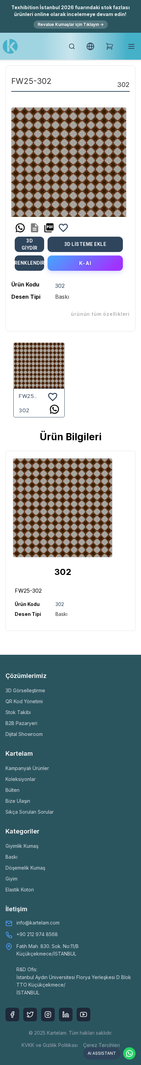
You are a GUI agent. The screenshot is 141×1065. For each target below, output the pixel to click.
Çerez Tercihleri (101, 1045)
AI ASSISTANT (102, 1053)
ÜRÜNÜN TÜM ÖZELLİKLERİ (100, 314)
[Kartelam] (10, 46)
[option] (68, 159)
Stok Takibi (18, 712)
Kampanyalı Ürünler (27, 768)
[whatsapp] (20, 227)
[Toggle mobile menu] (131, 46)
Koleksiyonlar (20, 779)
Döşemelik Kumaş (25, 868)
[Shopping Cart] (109, 46)
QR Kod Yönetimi (24, 701)
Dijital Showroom (24, 734)
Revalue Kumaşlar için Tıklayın (71, 24)
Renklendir (29, 263)
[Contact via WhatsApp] (129, 1053)
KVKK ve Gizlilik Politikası (50, 1045)
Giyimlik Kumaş (21, 846)
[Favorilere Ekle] (63, 227)
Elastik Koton (19, 889)
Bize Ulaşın (17, 801)
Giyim (11, 879)
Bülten (12, 790)
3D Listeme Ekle (85, 244)
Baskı (11, 857)
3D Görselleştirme (25, 690)
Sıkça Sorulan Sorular (29, 812)
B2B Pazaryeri (21, 723)
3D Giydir (30, 244)
